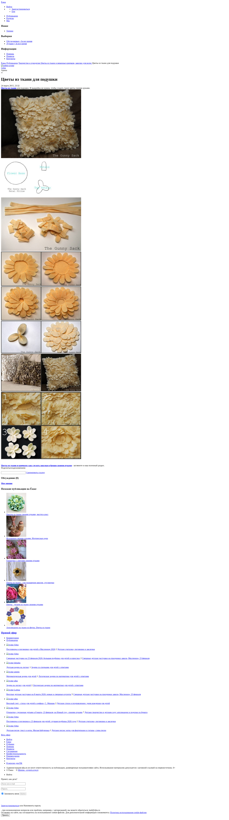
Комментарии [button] (12, 638)
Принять (5, 815)
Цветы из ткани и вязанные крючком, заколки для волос (66, 63)
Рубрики (10, 744)
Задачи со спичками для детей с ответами (50, 667)
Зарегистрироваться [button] (21, 9)
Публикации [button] (12, 640)
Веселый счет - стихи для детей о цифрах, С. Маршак (30, 703)
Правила (10, 56)
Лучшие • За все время (16, 44)
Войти (9, 739)
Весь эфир (5, 735)
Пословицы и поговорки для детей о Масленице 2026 (30, 649)
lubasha (17, 663)
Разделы (10, 18)
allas (16, 681)
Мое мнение (6, 483)
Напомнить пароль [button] (32, 805)
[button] (9, 7)
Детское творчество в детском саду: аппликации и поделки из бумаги (116, 712)
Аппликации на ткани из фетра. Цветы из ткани (28, 627)
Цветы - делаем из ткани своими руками (24, 604)
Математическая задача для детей (21, 676)
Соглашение (11, 751)
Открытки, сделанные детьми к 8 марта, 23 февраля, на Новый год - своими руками (44, 712)
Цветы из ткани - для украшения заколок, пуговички (30, 583)
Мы (8, 21)
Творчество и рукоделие (29, 63)
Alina (16, 645)
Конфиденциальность (16, 754)
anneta (16, 672)
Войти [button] (9, 774)
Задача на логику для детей (18, 685)
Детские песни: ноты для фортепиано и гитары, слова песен (79, 730)
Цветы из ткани (8, 88)
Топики (9, 31)
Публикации (12, 16)
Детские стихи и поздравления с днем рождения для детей (83, 703)
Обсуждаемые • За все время (19, 41)
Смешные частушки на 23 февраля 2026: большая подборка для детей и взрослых (43, 658)
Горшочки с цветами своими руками (22, 561)
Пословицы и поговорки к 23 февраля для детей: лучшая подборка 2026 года (41, 721)
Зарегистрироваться (10, 805)
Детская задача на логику (17, 667)
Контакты (10, 59)
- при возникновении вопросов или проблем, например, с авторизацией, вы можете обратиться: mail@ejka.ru (50, 810)
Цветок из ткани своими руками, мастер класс (27, 514)
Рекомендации (12, 756)
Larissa (17, 690)
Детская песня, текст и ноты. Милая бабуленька (27, 730)
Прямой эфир (9, 632)
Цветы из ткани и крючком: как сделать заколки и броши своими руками (36, 465)
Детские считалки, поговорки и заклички (76, 649)
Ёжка (3, 2)
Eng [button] (13, 11)
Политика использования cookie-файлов (128, 812)
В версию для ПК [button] (14, 763)
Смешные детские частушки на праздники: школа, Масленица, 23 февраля (115, 658)
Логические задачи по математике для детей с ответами (64, 676)
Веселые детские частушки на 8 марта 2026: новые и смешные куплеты (38, 694)
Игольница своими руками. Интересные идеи (27, 538)
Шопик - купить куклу (28, 770)
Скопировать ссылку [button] (35, 472)
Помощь (10, 54)
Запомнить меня (11, 794)
